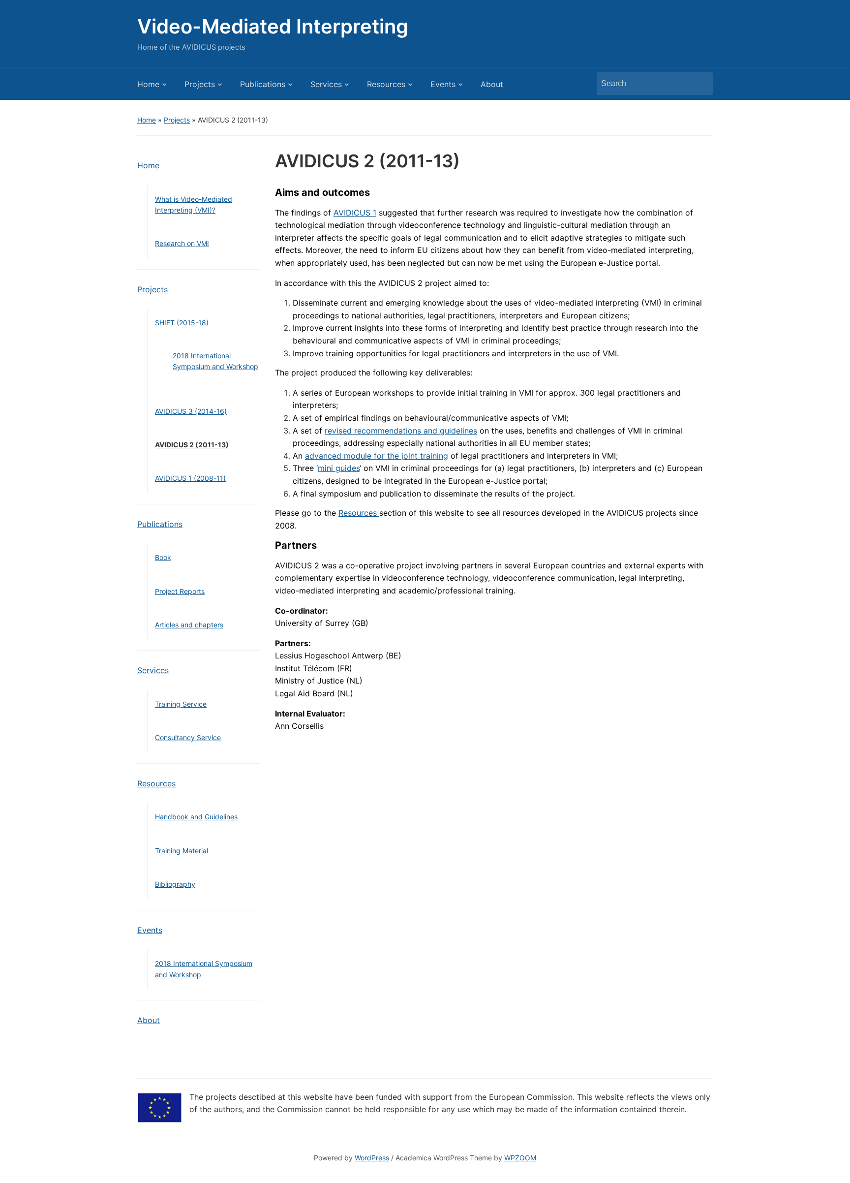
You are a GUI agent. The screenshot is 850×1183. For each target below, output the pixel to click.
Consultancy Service (188, 737)
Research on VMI (182, 243)
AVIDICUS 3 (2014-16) (191, 411)
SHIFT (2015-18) (182, 322)
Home (148, 84)
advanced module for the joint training (376, 456)
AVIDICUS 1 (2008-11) (190, 478)
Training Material (181, 850)
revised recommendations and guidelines (401, 431)
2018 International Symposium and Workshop (215, 361)
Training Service (181, 704)
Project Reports (180, 591)
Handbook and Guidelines (196, 816)
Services (326, 84)
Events (442, 84)
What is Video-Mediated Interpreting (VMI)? (193, 204)
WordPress (372, 1157)
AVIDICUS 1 (355, 213)
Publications (262, 84)
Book (163, 557)
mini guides (339, 468)
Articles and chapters (189, 625)
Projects (199, 84)
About (492, 84)
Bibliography (175, 884)
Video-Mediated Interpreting (272, 26)
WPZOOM (520, 1157)
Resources (386, 84)
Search (700, 83)
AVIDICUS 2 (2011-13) (192, 444)
